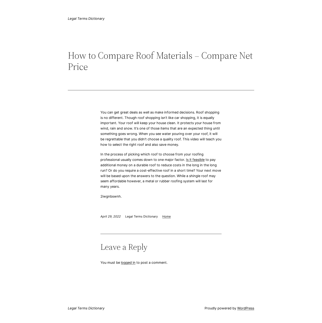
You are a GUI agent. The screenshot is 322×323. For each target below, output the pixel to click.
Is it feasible (195, 160)
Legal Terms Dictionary (86, 19)
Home (166, 216)
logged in (128, 262)
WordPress (245, 308)
